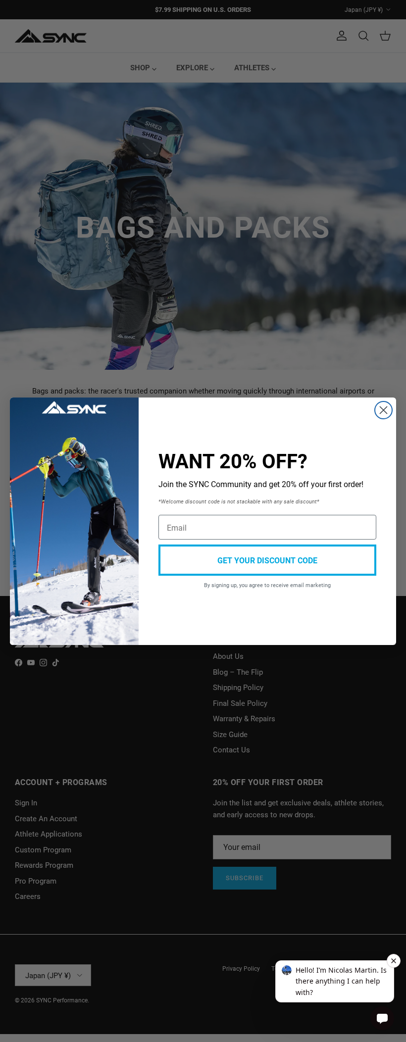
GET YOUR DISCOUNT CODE (267, 560)
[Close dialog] (383, 410)
